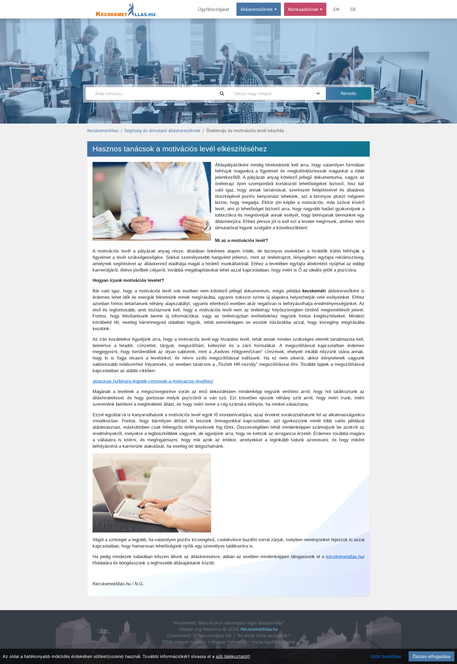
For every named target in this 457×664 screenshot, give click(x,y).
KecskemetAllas (102, 130)
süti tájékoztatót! (233, 656)
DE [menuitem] (353, 9)
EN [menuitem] (336, 9)
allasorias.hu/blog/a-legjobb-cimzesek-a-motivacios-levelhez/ (153, 381)
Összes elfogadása (431, 656)
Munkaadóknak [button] (304, 9)
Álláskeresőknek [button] (257, 9)
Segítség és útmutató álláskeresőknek (162, 130)
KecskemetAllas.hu (259, 629)
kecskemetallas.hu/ (345, 556)
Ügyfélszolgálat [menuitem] (213, 9)
